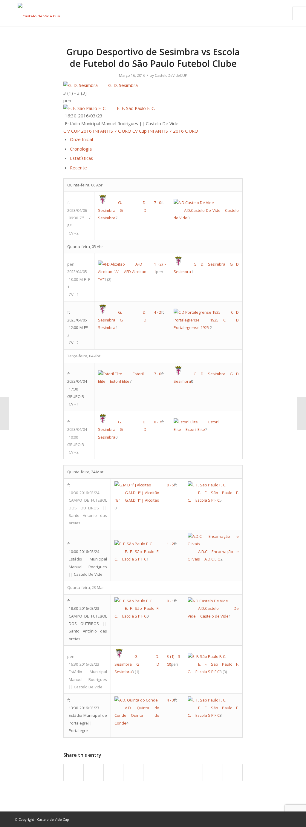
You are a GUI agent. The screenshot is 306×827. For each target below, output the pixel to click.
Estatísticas (81, 158)
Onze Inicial (81, 139)
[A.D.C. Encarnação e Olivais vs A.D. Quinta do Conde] (4, 413)
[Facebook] (259, 819)
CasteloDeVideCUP (171, 75)
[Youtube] (268, 819)
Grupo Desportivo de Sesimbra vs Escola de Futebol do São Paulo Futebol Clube (153, 58)
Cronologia (81, 149)
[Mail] (286, 819)
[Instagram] (277, 819)
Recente (78, 168)
